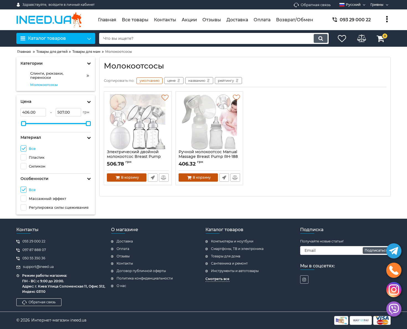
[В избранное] (165, 97)
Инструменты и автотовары (235, 271)
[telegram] (393, 250)
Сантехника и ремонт (229, 263)
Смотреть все (217, 279)
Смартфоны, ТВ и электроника (237, 249)
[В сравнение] (164, 177)
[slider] (23, 123)
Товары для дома (225, 256)
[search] (321, 38)
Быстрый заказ (153, 177)
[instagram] (304, 279)
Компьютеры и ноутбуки (232, 241)
